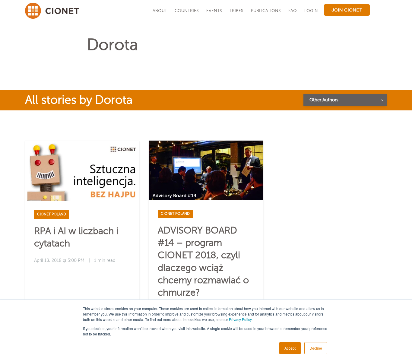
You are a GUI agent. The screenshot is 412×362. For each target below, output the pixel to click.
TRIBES (236, 10)
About (160, 10)
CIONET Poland (51, 214)
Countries (187, 10)
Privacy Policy (240, 319)
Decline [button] (315, 348)
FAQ (292, 10)
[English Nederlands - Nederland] (379, 10)
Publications (266, 10)
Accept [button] (290, 348)
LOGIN (311, 10)
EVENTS (214, 10)
